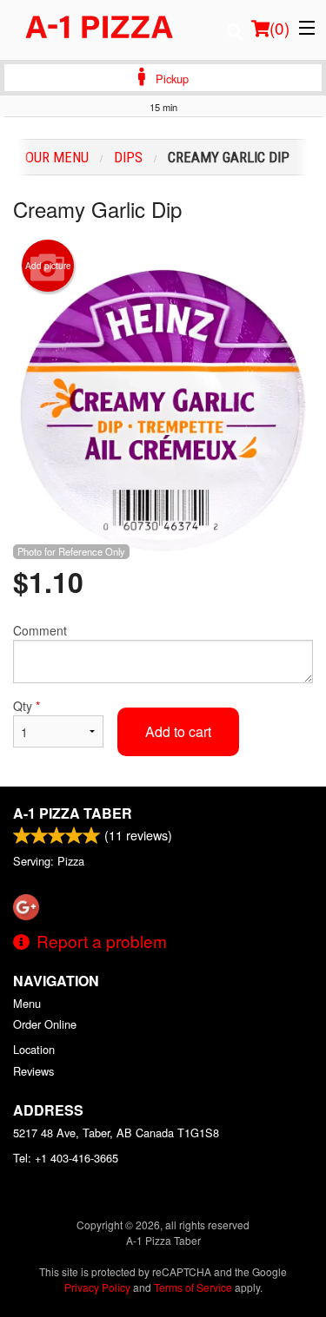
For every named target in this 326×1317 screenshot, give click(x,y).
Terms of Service (193, 1287)
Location (34, 1049)
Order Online (45, 1024)
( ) (279, 27)
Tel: (65, 1157)
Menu (27, 1003)
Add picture (48, 266)
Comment (40, 630)
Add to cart (178, 731)
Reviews (33, 1071)
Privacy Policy (97, 1287)
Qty (26, 705)
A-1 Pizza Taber (72, 813)
